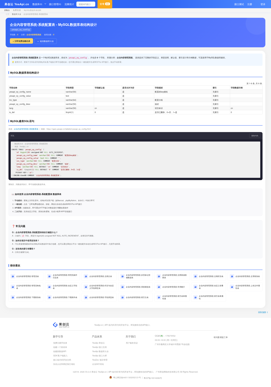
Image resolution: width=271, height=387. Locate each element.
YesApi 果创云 (98, 342)
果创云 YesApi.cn (17, 4)
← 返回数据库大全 (45, 41)
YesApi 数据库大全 (100, 351)
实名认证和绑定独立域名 (64, 364)
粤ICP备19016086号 (153, 378)
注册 (249, 4)
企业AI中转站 (98, 364)
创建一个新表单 (60, 347)
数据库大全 (16, 14)
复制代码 (254, 135)
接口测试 (239, 4)
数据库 (37, 4)
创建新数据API (59, 351)
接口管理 (55, 4)
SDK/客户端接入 (60, 355)
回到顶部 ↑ (263, 312)
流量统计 (69, 4)
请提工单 (224, 337)
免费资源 (17, 10)
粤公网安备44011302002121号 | (128, 377)
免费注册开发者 (60, 342)
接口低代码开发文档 (62, 359)
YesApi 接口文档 (99, 347)
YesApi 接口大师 (99, 355)
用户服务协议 (132, 342)
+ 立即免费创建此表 (21, 41)
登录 (263, 4)
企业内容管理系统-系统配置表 (26, 129)
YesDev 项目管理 (99, 359)
